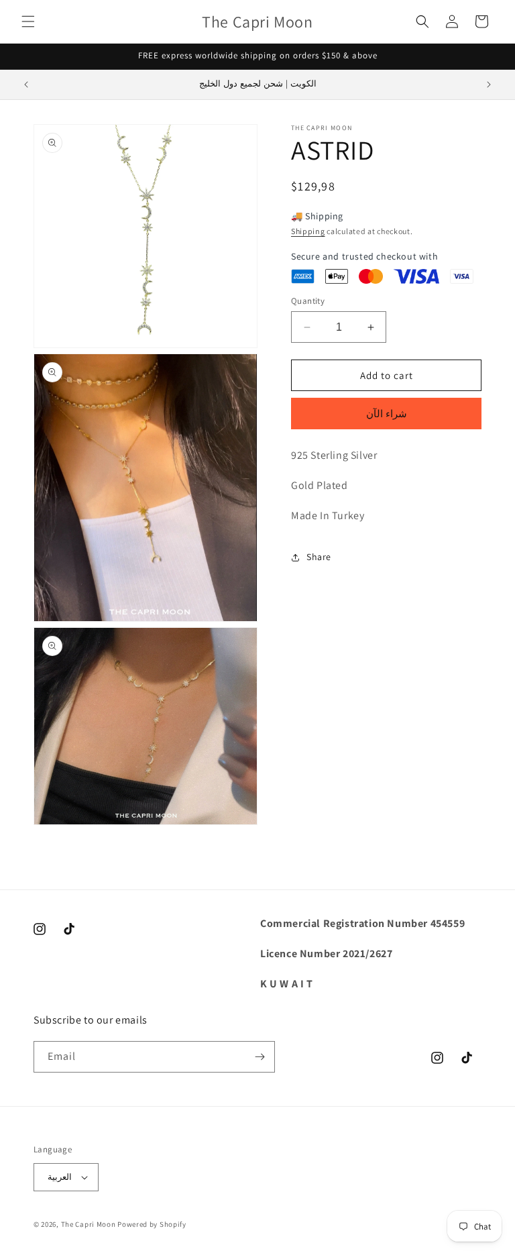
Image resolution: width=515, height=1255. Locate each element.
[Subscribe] (259, 1057)
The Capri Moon (88, 1224)
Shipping (308, 231)
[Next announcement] (489, 84)
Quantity (308, 301)
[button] (28, 21)
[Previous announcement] (26, 84)
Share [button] (318, 557)
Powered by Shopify (151, 1224)
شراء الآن (386, 413)
